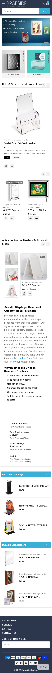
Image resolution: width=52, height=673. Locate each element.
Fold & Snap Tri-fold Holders (20, 143)
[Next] (49, 474)
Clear (7, 158)
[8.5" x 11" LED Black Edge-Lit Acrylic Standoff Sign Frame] (38, 190)
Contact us (20, 358)
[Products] (26, 113)
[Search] (44, 11)
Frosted (16, 158)
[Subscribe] (45, 644)
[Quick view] (12, 166)
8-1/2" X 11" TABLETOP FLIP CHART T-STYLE (33, 526)
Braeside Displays (30, 670)
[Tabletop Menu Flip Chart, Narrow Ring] (9, 507)
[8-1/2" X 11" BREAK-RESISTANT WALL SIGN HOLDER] (9, 577)
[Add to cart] (6, 166)
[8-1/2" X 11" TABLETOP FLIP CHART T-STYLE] (9, 527)
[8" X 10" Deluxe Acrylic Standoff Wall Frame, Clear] (13, 190)
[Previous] (46, 474)
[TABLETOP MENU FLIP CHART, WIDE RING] (9, 487)
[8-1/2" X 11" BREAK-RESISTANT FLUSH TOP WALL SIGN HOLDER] (9, 558)
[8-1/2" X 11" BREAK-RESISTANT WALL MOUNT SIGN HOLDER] (9, 597)
